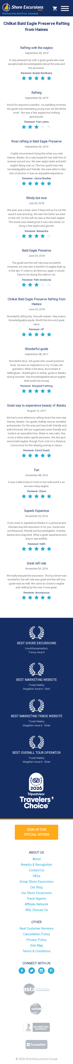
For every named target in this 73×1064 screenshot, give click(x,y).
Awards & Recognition (36, 865)
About (36, 859)
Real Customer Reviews (36, 928)
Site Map (36, 945)
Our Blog (36, 887)
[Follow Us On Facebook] (22, 970)
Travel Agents (36, 899)
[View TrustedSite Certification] (36, 1044)
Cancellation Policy (36, 934)
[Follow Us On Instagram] (41, 970)
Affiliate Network (36, 904)
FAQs (36, 876)
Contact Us (36, 870)
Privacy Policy (36, 940)
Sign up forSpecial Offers (36, 832)
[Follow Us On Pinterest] (51, 970)
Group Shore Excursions (37, 882)
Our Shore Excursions (36, 893)
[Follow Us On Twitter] (31, 970)
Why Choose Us (36, 910)
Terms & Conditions (36, 951)
